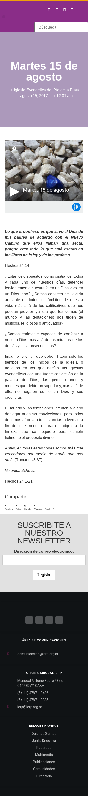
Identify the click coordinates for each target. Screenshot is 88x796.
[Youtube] (72, 9)
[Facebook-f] (49, 9)
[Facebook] (29, 620)
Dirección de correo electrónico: (44, 551)
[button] (3, 16)
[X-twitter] (39, 620)
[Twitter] (56, 9)
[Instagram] (64, 9)
